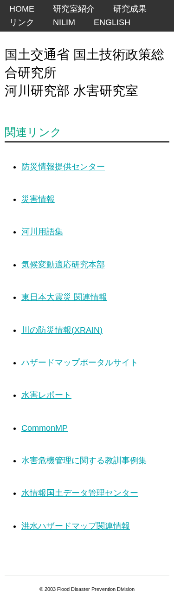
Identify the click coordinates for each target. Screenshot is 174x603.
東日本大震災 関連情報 (64, 297)
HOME (21, 8)
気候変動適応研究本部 (63, 264)
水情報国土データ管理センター (79, 493)
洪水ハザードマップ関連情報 (75, 526)
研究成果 (130, 8)
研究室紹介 (74, 8)
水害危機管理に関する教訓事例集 (84, 460)
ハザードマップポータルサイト (79, 362)
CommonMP (44, 428)
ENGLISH (112, 22)
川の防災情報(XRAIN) (62, 330)
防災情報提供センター (63, 166)
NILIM (64, 22)
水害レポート (46, 395)
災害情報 (38, 199)
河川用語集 (42, 231)
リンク (21, 22)
